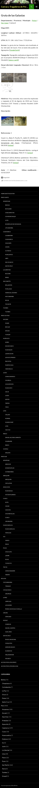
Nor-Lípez (4, 23)
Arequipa (6, 475)
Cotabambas (9, 472)
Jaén (6, 258)
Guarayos (8, 651)
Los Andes (8, 605)
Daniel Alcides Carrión (13, 437)
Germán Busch (10, 647)
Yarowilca (9, 369)
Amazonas (6, 201)
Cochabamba (7, 582)
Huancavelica (8, 525)
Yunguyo (8, 563)
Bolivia (3, 680)
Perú (2, 706)
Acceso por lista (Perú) (8, 662)
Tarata (7, 574)
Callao (7, 414)
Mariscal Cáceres (11, 292)
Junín (5, 372)
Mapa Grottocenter (8, 193)
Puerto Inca (9, 365)
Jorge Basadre (10, 571)
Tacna (5, 567)
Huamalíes (8, 350)
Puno (5, 548)
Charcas (8, 624)
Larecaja (8, 601)
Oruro (5, 613)
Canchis (8, 510)
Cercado (8, 616)
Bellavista (8, 285)
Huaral (7, 418)
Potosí (34, 20)
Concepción (9, 384)
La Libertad (7, 270)
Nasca (7, 540)
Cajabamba (9, 235)
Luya (6, 220)
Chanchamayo (10, 376)
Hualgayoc (9, 254)
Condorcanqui (10, 216)
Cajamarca (7, 231)
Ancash (5, 319)
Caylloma (8, 483)
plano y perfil (13, 60)
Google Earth (14, 50)
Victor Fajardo (10, 494)
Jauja (7, 392)
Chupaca (8, 380)
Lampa (7, 555)
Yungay (7, 334)
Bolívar (8, 273)
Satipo (7, 399)
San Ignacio (9, 262)
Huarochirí (9, 422)
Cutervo (8, 251)
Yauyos (7, 430)
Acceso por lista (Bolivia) (9, 666)
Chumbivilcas (9, 513)
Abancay (8, 464)
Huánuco (6, 338)
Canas (7, 506)
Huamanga (9, 491)
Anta (6, 502)
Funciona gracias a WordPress (9, 785)
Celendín (8, 243)
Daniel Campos (10, 628)
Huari (7, 323)
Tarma (7, 403)
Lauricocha (9, 353)
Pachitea (8, 361)
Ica (4, 536)
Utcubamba (9, 228)
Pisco (7, 544)
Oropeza (8, 593)
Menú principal (36, 6)
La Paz (5, 597)
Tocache (8, 304)
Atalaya (7, 452)
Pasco (5, 433)
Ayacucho (6, 487)
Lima (4, 411)
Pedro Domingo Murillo (13, 609)
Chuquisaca (7, 590)
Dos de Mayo (9, 346)
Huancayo (8, 388)
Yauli (7, 407)
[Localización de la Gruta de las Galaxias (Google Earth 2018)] (7, 77)
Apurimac (5, 717)
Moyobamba (9, 296)
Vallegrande (9, 654)
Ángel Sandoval (10, 639)
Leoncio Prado (10, 357)
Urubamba (8, 521)
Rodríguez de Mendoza (13, 224)
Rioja (7, 300)
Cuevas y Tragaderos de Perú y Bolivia (15, 6)
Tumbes (5, 308)
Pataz (7, 277)
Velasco (8, 658)
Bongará (8, 209)
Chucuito (8, 552)
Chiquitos (8, 643)
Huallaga (8, 289)
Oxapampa (8, 441)
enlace (10, 145)
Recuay (7, 327)
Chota (7, 247)
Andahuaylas (9, 468)
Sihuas (7, 331)
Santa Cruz (9, 266)
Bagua (7, 205)
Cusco (5, 498)
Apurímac (6, 460)
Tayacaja (8, 533)
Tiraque (8, 586)
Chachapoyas (9, 212)
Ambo (7, 342)
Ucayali (5, 449)
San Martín (7, 281)
